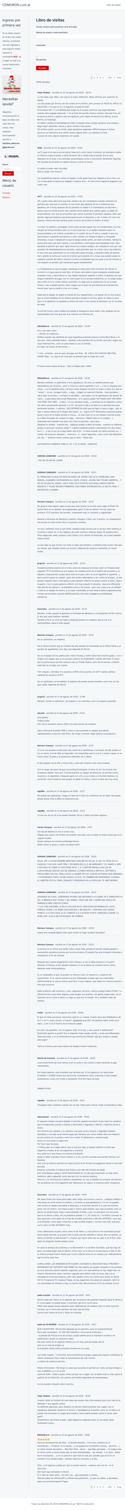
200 (110, 77)
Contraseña (40, 45)
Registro (6, 197)
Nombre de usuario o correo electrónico (52, 32)
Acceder (6, 193)
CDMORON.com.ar (16, 5)
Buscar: (5, 164)
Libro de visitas (113, 5)
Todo (119, 77)
